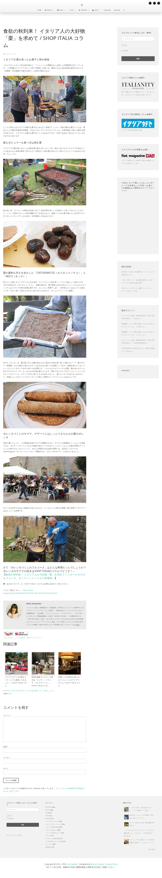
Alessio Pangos (97, 864)
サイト (6, 768)
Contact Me (107, 10)
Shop (96, 10)
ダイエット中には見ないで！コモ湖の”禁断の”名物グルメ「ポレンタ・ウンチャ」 (142, 842)
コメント (6, 715)
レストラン (48, 844)
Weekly (125, 51)
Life (72, 10)
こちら (77, 625)
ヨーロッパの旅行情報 (52, 839)
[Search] (124, 10)
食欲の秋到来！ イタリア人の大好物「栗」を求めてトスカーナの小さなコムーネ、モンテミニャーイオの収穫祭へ (44, 576)
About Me (117, 10)
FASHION (48, 807)
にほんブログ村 (7, 638)
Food (61, 10)
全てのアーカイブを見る (14, 835)
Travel (49, 10)
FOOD (13, 691)
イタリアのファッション (53, 824)
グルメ (52, 691)
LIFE (17, 691)
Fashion (84, 10)
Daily (125, 45)
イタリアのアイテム (51, 821)
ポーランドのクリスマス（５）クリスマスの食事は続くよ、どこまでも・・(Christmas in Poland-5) (139, 833)
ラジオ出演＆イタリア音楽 (53, 841)
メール (6, 757)
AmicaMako (73, 864)
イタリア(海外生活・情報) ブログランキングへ (28, 638)
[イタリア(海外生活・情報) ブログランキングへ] (21, 634)
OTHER (47, 816)
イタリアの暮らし (44, 691)
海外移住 (48, 847)
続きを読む (151, 849)
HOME (39, 10)
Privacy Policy (111, 864)
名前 (5, 746)
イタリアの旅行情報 (31, 691)
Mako (137, 318)
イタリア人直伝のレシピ (53, 833)
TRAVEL (21, 691)
